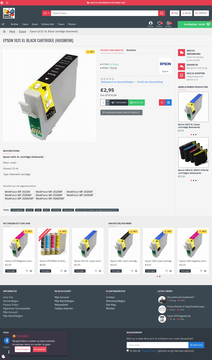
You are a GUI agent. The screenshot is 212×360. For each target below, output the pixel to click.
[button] (191, 134)
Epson (22, 31)
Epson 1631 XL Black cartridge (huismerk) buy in (97, 210)
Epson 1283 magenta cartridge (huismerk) (194, 261)
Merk (12, 31)
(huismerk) (68, 210)
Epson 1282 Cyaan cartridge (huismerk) (159, 261)
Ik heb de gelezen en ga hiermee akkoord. (162, 350)
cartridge (56, 210)
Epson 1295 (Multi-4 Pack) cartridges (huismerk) (54, 261)
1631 (38, 210)
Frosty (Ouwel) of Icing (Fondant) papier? (187, 306)
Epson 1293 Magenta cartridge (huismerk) (19, 261)
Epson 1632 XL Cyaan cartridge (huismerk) (189, 126)
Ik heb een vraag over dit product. (122, 112)
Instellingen (22, 349)
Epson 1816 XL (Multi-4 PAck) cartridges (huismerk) (193, 171)
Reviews (131, 50)
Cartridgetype (17, 210)
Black (46, 210)
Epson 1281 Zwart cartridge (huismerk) (125, 261)
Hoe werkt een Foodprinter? (180, 297)
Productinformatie (111, 50)
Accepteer (39, 349)
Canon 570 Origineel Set (179, 316)
